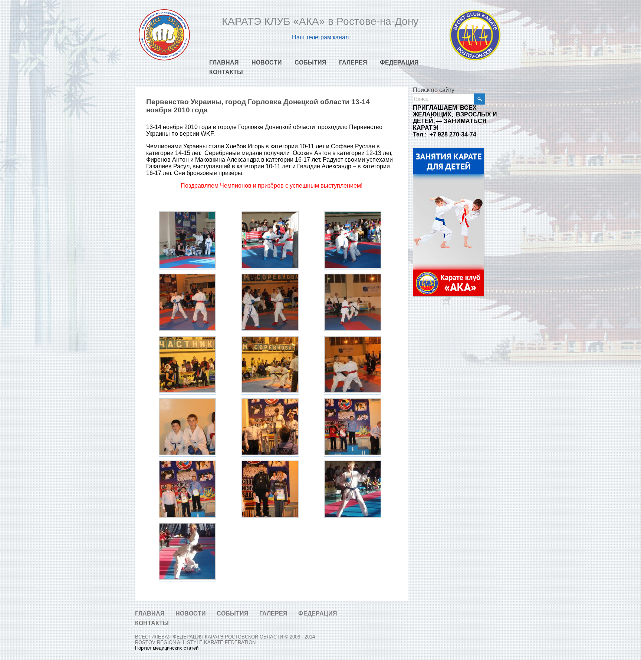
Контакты (226, 72)
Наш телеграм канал (320, 37)
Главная (224, 62)
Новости (267, 62)
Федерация (399, 62)
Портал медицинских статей (166, 648)
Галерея (353, 62)
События (310, 62)
